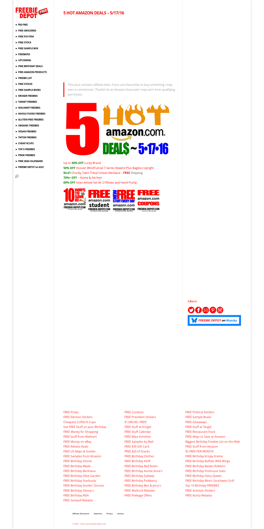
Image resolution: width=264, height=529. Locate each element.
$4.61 (67, 173)
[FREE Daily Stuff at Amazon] (124, 209)
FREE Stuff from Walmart (80, 437)
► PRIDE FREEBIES (25, 155)
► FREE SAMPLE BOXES (28, 90)
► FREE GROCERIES (25, 30)
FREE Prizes (71, 412)
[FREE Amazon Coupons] (148, 209)
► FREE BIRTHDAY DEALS (29, 66)
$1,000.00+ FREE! (135, 422)
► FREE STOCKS (23, 84)
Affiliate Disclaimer (80, 513)
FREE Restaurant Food (200, 432)
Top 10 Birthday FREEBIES (202, 485)
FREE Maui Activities (137, 437)
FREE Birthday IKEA (76, 495)
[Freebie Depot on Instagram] (220, 312)
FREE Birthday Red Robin (141, 466)
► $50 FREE (21, 24)
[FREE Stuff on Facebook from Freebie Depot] (198, 312)
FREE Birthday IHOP (137, 461)
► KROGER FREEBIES (26, 96)
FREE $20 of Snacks (137, 451)
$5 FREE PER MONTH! (199, 451)
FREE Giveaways (196, 422)
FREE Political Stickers (199, 412)
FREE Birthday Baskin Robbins (205, 466)
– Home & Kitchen (82, 178)
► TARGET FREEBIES (26, 102)
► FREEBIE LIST (23, 78)
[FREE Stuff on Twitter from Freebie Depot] (191, 312)
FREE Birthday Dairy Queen (203, 476)
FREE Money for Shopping (80, 432)
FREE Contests (134, 412)
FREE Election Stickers (78, 417)
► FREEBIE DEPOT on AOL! (29, 167)
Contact (120, 513)
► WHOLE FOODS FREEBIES (30, 113)
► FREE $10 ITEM (24, 36)
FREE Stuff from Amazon (201, 446)
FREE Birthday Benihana (79, 471)
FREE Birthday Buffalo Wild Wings (207, 461)
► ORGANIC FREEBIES (27, 125)
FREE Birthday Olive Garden (81, 476)
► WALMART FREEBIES (27, 107)
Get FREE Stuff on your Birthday (84, 427)
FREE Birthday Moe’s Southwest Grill (209, 481)
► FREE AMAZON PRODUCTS (31, 72)
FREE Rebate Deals (75, 446)
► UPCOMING (23, 60)
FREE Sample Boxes (198, 417)
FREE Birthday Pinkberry (140, 481)
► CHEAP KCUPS (24, 143)
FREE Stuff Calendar (137, 432)
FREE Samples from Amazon (82, 456)
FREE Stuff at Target (198, 427)
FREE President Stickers (140, 417)
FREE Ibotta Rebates (198, 495)
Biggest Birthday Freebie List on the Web (212, 442)
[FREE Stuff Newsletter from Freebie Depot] (205, 312)
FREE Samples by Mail (138, 442)
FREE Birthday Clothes (139, 456)
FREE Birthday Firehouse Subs (205, 471)
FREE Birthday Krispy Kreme (204, 456)
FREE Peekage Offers (138, 495)
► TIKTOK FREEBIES (25, 137)
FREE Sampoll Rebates (78, 500)
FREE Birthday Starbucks (79, 481)
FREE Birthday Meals (77, 466)
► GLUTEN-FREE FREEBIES (29, 119)
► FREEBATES (22, 54)
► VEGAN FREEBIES (25, 131)
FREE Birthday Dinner (77, 461)
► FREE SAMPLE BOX (26, 48)
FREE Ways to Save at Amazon (205, 437)
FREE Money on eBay (77, 442)
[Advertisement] (120, 48)
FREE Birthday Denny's (78, 490)
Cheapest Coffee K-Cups (79, 422)
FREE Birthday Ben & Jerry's (142, 485)
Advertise (98, 513)
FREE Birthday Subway (139, 476)
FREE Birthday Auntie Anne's (143, 471)
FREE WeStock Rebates (139, 490)
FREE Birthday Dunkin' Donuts (83, 485)
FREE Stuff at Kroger (138, 427)
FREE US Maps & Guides (79, 451)
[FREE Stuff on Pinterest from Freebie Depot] (212, 312)
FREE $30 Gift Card (136, 446)
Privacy (109, 513)
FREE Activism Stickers (200, 490)
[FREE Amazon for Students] (99, 209)
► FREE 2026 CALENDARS (29, 161)
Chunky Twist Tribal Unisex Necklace (95, 173)
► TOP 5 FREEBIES (25, 149)
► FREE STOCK (23, 42)
